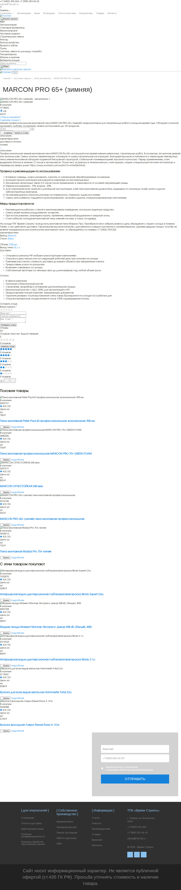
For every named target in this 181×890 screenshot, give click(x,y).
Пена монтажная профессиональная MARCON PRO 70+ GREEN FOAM (46, 453)
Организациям (24, 13)
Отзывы (96, 834)
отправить (135, 779)
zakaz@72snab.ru (9, 4)
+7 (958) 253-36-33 (29, 1)
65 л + (17, 247)
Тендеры (100, 13)
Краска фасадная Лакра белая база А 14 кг (30, 725)
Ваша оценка (8, 307)
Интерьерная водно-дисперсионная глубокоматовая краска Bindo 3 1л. (48, 659)
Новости (96, 823)
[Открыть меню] (15, 72)
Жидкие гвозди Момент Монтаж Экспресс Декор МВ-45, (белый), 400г (46, 627)
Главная (7, 79)
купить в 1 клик (21, 133)
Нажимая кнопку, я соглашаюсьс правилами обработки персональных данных (129, 768)
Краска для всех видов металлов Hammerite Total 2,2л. (36, 692)
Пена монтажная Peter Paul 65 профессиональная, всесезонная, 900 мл (47, 421)
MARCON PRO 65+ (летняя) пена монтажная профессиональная (42, 519)
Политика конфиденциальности (33, 835)
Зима (11, 238)
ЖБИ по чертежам (66, 838)
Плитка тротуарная (67, 832)
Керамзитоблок (65, 821)
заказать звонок (22, 69)
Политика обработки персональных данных (33, 843)
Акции (37, 13)
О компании (5, 13)
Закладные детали (67, 827)
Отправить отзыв (8, 325)
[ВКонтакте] (130, 854)
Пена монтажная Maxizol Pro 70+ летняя (25, 551)
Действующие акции (32, 829)
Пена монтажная (42, 79)
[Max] (137, 854)
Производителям (101, 829)
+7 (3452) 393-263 (9, 1)
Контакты (112, 13)
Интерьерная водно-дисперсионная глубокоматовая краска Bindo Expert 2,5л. (52, 594)
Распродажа (49, 13)
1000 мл (13, 244)
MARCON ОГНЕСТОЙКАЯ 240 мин (21, 486)
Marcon (12, 236)
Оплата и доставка (67, 13)
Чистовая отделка (22, 79)
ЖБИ (59, 843)
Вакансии (97, 840)
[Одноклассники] (143, 854)
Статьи (96, 818)
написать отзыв (7, 346)
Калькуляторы (85, 13)
